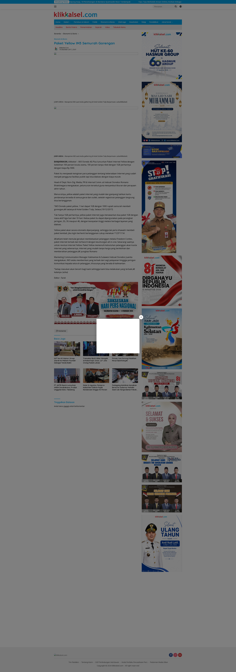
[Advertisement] (118, 336)
